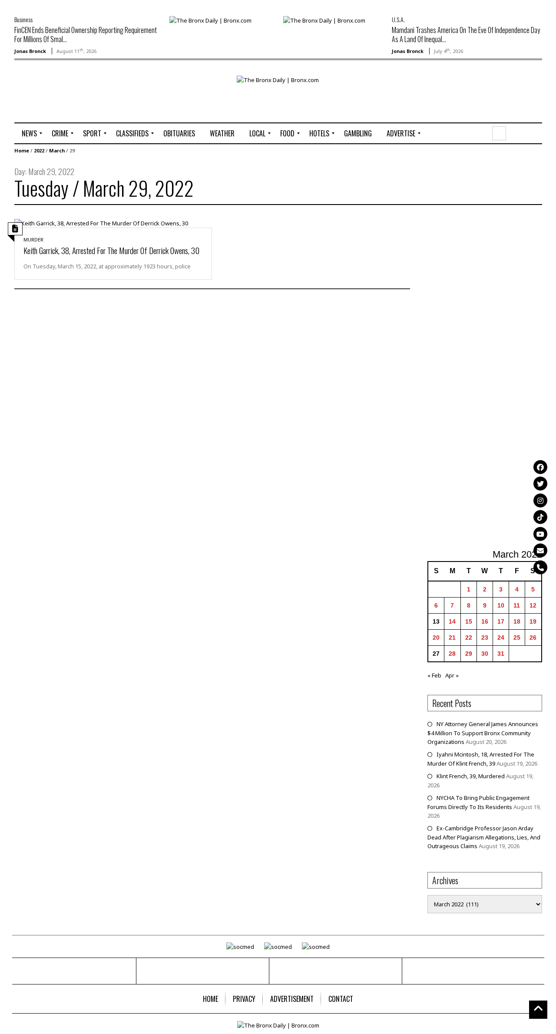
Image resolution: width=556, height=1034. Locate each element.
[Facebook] (540, 467)
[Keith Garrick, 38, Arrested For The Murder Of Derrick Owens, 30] (101, 222)
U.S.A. (398, 19)
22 (468, 637)
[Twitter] (540, 484)
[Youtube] (540, 534)
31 (500, 653)
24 (500, 637)
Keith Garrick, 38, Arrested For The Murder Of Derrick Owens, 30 (111, 250)
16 (484, 621)
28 (452, 653)
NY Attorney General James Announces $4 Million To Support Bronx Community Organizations (482, 733)
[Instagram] (540, 500)
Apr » (452, 675)
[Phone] (540, 567)
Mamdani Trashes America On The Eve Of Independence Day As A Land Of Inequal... (466, 34)
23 (484, 637)
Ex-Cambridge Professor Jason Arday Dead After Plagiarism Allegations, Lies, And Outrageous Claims (483, 837)
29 (468, 653)
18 (516, 621)
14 (452, 621)
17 (500, 621)
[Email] (540, 551)
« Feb (434, 675)
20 (436, 637)
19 (533, 621)
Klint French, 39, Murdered (471, 776)
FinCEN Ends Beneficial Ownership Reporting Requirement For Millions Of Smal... (85, 34)
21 (452, 637)
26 (533, 637)
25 (516, 637)
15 (468, 621)
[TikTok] (540, 517)
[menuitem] (29, 133)
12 (533, 605)
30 (484, 653)
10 (500, 605)
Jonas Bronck (30, 51)
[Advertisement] (65, 103)
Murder (33, 239)
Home (21, 150)
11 (516, 605)
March (57, 150)
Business (23, 19)
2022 (39, 150)
